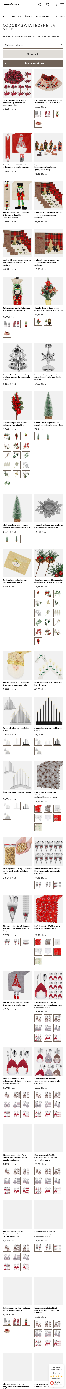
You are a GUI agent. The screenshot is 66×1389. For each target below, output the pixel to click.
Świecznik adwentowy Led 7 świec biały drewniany (48, 683)
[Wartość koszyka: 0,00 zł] (55, 4)
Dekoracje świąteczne (42, 16)
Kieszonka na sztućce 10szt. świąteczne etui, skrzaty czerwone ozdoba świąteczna (48, 1004)
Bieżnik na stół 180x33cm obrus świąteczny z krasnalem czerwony (16, 166)
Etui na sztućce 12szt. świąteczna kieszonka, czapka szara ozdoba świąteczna (47, 871)
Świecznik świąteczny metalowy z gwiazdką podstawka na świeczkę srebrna (48, 377)
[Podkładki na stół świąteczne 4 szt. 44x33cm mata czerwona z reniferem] (17, 243)
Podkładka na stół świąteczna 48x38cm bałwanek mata (15, 581)
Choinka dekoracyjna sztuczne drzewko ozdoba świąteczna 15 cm (48, 423)
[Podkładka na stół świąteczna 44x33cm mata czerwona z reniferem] (48, 243)
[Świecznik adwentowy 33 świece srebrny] (17, 711)
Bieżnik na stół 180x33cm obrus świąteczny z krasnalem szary (16, 1003)
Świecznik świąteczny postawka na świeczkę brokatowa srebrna (48, 526)
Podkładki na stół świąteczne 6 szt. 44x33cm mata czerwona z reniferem (48, 214)
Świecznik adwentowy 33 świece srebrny (16, 729)
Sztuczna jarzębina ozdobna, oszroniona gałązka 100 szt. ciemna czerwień (14, 102)
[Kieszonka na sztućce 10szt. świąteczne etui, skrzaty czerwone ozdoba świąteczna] (48, 985)
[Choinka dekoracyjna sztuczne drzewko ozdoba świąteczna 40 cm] (48, 291)
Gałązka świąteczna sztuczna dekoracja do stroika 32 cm (15, 423)
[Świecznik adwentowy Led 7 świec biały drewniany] (48, 665)
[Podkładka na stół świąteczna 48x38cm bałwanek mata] (17, 563)
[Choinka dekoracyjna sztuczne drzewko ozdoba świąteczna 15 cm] (48, 405)
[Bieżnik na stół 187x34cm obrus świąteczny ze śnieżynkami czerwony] (48, 909)
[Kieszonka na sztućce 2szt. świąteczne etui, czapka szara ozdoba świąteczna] (48, 1214)
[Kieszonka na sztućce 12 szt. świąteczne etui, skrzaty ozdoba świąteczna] (48, 1291)
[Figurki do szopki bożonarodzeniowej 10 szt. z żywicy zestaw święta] (48, 147)
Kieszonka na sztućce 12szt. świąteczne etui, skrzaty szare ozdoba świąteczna (15, 1157)
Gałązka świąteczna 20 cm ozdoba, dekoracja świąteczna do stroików (48, 581)
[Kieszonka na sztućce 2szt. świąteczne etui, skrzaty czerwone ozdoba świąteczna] (17, 1061)
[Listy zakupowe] (47, 4)
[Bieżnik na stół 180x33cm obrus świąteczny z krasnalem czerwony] (17, 147)
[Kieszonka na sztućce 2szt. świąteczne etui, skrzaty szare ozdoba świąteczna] (17, 1214)
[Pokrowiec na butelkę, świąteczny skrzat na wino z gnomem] (17, 1291)
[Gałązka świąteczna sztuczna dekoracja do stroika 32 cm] (17, 405)
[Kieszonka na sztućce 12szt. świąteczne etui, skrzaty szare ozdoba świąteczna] (17, 1138)
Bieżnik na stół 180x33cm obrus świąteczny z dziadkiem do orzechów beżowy (16, 214)
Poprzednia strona (34, 63)
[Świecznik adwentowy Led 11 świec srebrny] (17, 775)
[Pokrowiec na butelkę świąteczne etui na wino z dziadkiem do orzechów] (17, 291)
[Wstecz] (5, 16)
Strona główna (15, 16)
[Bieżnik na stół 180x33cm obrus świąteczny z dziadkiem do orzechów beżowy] (17, 195)
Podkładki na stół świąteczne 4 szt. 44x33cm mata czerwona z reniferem (17, 262)
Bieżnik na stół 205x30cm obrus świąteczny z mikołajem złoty (16, 683)
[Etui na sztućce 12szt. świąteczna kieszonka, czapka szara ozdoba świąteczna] (48, 851)
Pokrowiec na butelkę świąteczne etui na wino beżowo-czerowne (48, 101)
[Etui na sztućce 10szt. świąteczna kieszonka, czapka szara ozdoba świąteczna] (17, 909)
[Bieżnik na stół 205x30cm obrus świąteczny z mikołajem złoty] (17, 665)
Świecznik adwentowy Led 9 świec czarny (48, 729)
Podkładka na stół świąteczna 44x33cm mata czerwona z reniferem (46, 262)
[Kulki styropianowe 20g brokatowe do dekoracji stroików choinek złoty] (17, 851)
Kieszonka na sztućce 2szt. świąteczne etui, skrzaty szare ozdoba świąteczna (15, 1233)
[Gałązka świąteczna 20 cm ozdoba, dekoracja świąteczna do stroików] (48, 563)
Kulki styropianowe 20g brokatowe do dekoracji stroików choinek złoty (17, 871)
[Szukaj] (40, 4)
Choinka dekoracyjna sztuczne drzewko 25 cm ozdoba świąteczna (17, 526)
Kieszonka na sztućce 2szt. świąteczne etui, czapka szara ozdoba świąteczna (46, 1233)
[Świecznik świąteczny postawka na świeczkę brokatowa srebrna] (48, 508)
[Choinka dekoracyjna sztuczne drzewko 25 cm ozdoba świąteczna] (17, 508)
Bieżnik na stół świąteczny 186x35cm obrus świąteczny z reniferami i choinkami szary (46, 794)
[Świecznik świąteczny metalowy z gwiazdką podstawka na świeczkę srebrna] (48, 357)
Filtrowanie (33, 54)
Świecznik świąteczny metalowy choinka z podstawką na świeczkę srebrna (16, 377)
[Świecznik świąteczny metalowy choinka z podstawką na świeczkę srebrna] (17, 357)
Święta (27, 16)
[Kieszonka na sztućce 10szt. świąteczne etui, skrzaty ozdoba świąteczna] (17, 1367)
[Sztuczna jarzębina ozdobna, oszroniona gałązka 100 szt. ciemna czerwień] (17, 83)
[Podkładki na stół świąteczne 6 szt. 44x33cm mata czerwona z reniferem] (48, 195)
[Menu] (62, 4)
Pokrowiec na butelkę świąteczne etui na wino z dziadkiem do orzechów (16, 310)
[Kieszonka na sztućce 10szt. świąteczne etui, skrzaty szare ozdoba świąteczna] (48, 1138)
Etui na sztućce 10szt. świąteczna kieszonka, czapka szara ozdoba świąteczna (16, 928)
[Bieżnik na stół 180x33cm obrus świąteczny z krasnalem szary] (17, 985)
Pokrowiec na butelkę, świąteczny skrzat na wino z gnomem (17, 1309)
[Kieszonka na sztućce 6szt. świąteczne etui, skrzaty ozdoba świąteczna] (48, 1061)
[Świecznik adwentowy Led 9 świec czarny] (48, 711)
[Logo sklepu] (11, 5)
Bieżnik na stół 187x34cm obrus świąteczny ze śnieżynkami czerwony (47, 928)
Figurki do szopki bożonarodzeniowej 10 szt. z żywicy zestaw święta (46, 167)
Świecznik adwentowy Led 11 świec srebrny (17, 793)
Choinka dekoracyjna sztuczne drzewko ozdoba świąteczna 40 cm (48, 309)
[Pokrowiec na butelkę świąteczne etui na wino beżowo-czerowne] (48, 83)
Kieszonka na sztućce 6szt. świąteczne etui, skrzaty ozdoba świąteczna (47, 1081)
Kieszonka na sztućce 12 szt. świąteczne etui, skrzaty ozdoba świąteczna (47, 1310)
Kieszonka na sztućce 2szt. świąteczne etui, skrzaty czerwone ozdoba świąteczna (17, 1081)
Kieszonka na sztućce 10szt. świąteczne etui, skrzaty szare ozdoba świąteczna (46, 1157)
